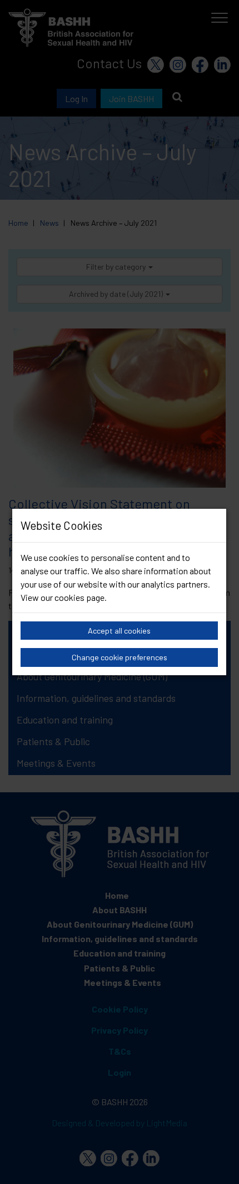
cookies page (79, 597)
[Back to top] (216, 1162)
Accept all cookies (119, 630)
